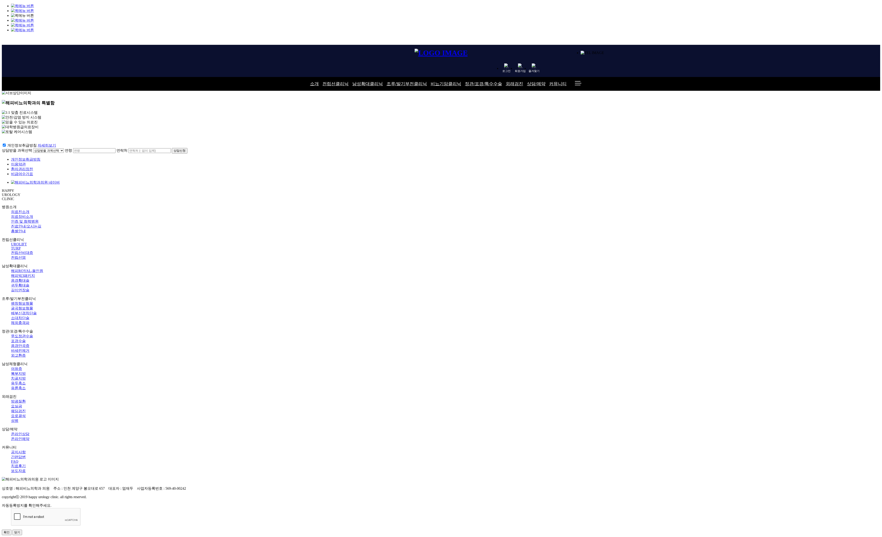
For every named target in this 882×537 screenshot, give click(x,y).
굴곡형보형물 (22, 308)
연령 (68, 150)
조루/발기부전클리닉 (407, 83)
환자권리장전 (22, 169)
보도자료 (18, 471)
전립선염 (18, 257)
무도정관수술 (22, 336)
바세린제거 (20, 350)
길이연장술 (20, 290)
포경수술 (18, 341)
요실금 (16, 406)
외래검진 (514, 83)
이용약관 (18, 164)
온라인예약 (20, 439)
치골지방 (18, 378)
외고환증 (18, 355)
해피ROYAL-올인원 (27, 271)
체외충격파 (20, 323)
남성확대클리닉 (367, 83)
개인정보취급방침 (22, 145)
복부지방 (18, 373)
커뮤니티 (558, 83)
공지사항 (18, 452)
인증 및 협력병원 (25, 221)
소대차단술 (20, 318)
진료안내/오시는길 (26, 226)
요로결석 (18, 416)
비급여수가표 (22, 174)
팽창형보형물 (22, 303)
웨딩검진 (18, 411)
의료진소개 (20, 212)
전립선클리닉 (335, 83)
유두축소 (18, 383)
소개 (314, 83)
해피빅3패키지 (23, 276)
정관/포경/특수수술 (483, 83)
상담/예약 (536, 83)
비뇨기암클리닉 (446, 83)
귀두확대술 (20, 285)
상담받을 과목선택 (17, 150)
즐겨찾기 (534, 71)
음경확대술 (20, 280)
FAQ (14, 461)
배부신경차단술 (24, 313)
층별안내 (18, 231)
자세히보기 (47, 145)
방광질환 (18, 401)
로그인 (506, 71)
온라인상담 (20, 434)
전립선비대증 (22, 253)
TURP (16, 248)
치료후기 (18, 466)
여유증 (16, 369)
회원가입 (520, 71)
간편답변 (18, 457)
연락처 (121, 150)
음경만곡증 (20, 346)
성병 (14, 421)
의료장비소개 (22, 217)
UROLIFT (19, 244)
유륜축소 (18, 388)
